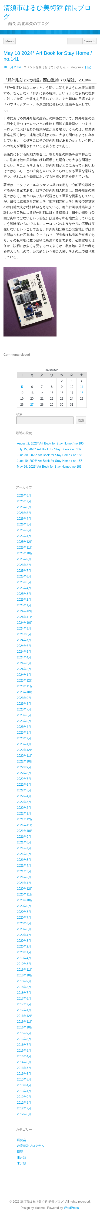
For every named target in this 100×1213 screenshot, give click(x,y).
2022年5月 (24, 790)
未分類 (21, 1157)
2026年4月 (24, 518)
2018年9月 (24, 981)
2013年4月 (24, 1085)
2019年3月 (24, 964)
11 (81, 387)
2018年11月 (25, 969)
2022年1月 (24, 813)
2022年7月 (24, 779)
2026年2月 (24, 530)
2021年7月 (24, 848)
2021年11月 (25, 825)
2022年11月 (25, 755)
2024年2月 (24, 669)
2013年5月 (24, 1079)
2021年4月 (24, 865)
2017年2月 (24, 1004)
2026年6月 (24, 507)
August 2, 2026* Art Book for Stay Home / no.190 (50, 443)
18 (81, 393)
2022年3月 (24, 802)
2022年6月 (24, 784)
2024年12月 (25, 611)
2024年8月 (24, 634)
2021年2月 (24, 877)
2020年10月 (25, 900)
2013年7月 (24, 1068)
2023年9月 (24, 698)
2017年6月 (24, 998)
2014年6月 (24, 1062)
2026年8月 (24, 495)
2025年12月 (25, 541)
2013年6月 (24, 1073)
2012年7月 (24, 1108)
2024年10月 (25, 622)
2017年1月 (24, 1010)
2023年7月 (24, 709)
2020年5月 (24, 929)
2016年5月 (24, 1050)
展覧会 (21, 1140)
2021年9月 (24, 836)
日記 (88, 67)
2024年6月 (24, 646)
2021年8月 (24, 842)
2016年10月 (25, 1027)
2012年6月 (24, 1114)
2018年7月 (24, 992)
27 (31, 404)
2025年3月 (24, 594)
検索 (19, 414)
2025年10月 (25, 553)
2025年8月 (24, 565)
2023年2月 (24, 738)
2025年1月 (24, 605)
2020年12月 (25, 888)
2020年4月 (24, 935)
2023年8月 (24, 703)
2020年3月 (24, 940)
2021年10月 (25, 831)
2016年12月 (25, 1016)
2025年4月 (24, 588)
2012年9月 (24, 1097)
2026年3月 (24, 524)
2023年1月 (24, 744)
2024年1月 (24, 674)
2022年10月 (25, 761)
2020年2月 (24, 946)
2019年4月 (24, 958)
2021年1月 (24, 883)
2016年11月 (25, 1021)
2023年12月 (25, 680)
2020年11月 (25, 894)
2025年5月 (24, 582)
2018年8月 (24, 987)
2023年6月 (24, 715)
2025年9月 (24, 559)
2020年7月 (24, 917)
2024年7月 (24, 640)
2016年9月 (24, 1033)
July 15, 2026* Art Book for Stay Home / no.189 (49, 449)
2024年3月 (24, 663)
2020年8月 (24, 912)
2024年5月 (24, 651)
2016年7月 (24, 1044)
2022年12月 (25, 750)
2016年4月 (24, 1056)
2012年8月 (24, 1102)
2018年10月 (25, 975)
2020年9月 (24, 906)
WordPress (71, 1208)
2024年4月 (24, 657)
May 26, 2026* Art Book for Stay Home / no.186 (49, 466)
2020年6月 (24, 923)
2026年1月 (24, 536)
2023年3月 (24, 732)
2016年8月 (24, 1039)
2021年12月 (25, 819)
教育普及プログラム (30, 1146)
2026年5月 (24, 513)
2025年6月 (24, 576)
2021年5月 (24, 859)
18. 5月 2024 (12, 67)
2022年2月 (24, 807)
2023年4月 (24, 726)
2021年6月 (24, 854)
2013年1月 (24, 1091)
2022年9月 (24, 767)
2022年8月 (24, 773)
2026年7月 (24, 501)
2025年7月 (24, 570)
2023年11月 (25, 686)
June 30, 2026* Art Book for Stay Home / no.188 (49, 455)
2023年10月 (25, 692)
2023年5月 (24, 721)
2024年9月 (24, 628)
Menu (9, 41)
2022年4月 (24, 796)
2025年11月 (25, 547)
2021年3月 (24, 871)
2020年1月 (24, 952)
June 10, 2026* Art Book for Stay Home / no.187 (49, 461)
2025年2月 (24, 599)
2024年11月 (25, 617)
